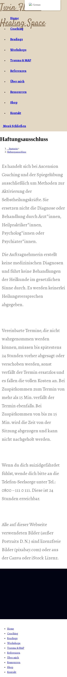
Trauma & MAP (15, 648)
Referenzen (13, 653)
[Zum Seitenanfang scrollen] (1, 621)
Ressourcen (13, 662)
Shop (10, 667)
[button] (33, 603)
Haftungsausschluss (16, 151)
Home (10, 628)
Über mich (13, 657)
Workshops (13, 643)
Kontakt (11, 672)
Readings (12, 638)
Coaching (12, 633)
